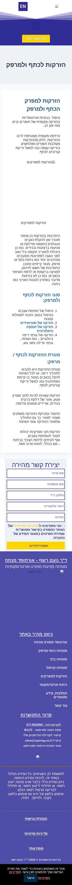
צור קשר (60, 705)
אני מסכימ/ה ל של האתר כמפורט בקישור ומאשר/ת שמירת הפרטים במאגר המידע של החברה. (36, 532)
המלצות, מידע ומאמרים (56, 695)
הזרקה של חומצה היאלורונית (39, 329)
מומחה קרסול (56, 668)
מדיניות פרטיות (36, 833)
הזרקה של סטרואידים (36, 323)
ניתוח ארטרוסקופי (53, 685)
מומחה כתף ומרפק (52, 651)
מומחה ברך (58, 659)
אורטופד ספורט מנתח (50, 642)
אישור (30, 878)
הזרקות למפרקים (54, 676)
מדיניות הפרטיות (26, 526)
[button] (36, 26)
